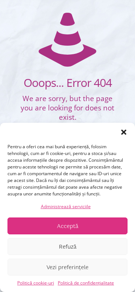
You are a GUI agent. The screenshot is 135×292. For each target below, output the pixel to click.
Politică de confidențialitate (86, 283)
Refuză (67, 246)
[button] (124, 132)
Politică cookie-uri (35, 283)
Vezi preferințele (67, 267)
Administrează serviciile (66, 206)
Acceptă (67, 226)
